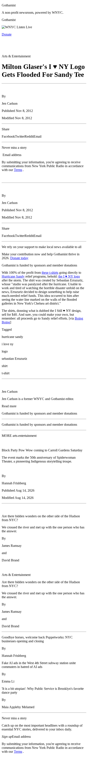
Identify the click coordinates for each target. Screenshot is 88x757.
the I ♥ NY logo (69, 276)
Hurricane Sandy (13, 276)
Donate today (19, 258)
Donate (7, 34)
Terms (18, 170)
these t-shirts (50, 272)
